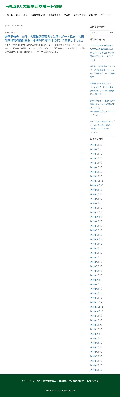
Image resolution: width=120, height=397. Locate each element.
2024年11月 (95, 181)
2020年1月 (94, 298)
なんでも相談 (80, 15)
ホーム (10, 15)
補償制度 (93, 15)
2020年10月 (95, 280)
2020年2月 (94, 293)
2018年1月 (94, 370)
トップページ (9, 26)
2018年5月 (94, 356)
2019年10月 (95, 311)
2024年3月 (94, 208)
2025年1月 (94, 176)
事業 (26, 15)
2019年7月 (94, 316)
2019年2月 (94, 325)
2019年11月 (95, 307)
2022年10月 (95, 239)
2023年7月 (94, 226)
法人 (18, 15)
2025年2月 (94, 172)
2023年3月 (94, 235)
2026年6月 (94, 149)
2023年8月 (94, 221)
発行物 (67, 15)
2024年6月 (94, 199)
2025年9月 (94, 158)
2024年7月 (94, 194)
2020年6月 (94, 284)
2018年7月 (94, 347)
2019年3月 (94, 320)
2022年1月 (94, 257)
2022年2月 (94, 253)
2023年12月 (95, 212)
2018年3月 (94, 365)
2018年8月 (94, 343)
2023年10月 (95, 217)
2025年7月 (94, 163)
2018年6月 (94, 352)
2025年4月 (94, 167)
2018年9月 (94, 338)
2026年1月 (94, 154)
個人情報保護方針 (76, 381)
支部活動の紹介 (38, 15)
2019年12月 (95, 302)
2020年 (17, 26)
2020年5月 (94, 289)
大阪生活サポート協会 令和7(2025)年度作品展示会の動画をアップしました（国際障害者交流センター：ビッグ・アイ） (102, 53)
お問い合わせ (106, 15)
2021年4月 (94, 271)
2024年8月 (94, 190)
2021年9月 (94, 262)
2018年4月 (94, 361)
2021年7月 (94, 266)
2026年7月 (94, 145)
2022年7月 (94, 244)
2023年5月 (94, 230)
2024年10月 (95, 185)
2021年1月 (94, 275)
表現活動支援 (55, 15)
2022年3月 (94, 248)
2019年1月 (94, 329)
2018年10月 (95, 334)
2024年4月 (94, 203)
